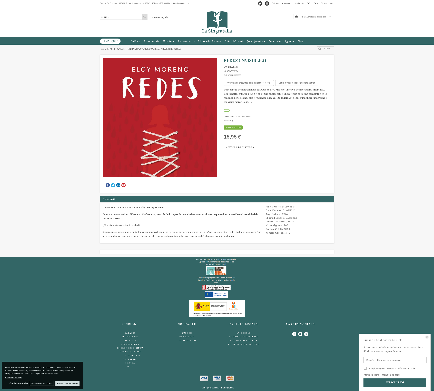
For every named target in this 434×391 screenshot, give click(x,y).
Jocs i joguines (256, 41)
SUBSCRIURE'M (395, 382)
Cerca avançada (159, 17)
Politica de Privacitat (243, 344)
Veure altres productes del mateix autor (297, 83)
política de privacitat (406, 368)
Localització (298, 3)
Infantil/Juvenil (234, 41)
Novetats (168, 41)
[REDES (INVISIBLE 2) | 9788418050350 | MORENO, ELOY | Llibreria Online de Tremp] (160, 117)
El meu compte (327, 3)
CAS (316, 3)
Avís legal (244, 333)
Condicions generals (244, 337)
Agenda (289, 41)
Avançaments (186, 41)
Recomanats (151, 41)
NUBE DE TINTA (231, 71)
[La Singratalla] (217, 22)
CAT (308, 3)
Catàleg (135, 41)
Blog (300, 41)
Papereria (275, 41)
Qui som (275, 3)
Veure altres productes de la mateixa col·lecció (248, 83)
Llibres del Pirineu (209, 41)
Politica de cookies (244, 340)
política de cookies (13, 377)
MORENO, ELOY (231, 67)
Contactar (286, 3)
